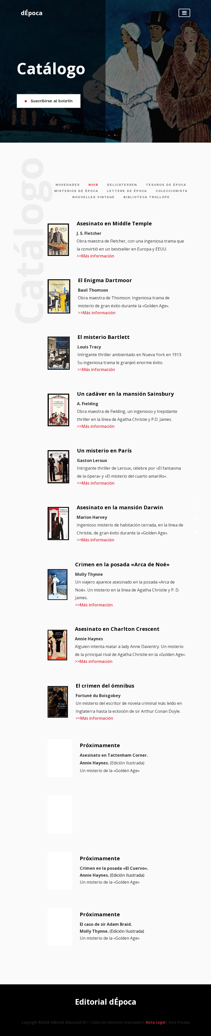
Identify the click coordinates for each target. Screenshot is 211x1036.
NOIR (93, 185)
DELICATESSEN (122, 185)
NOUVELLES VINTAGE (93, 197)
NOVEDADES (68, 185)
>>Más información (95, 256)
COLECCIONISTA (172, 191)
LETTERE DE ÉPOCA (127, 191)
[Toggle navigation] (184, 13)
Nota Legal (155, 1022)
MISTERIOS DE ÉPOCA (76, 191)
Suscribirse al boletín (51, 100)
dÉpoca (31, 12)
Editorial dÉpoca (105, 1001)
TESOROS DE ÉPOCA (166, 185)
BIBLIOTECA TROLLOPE (147, 197)
